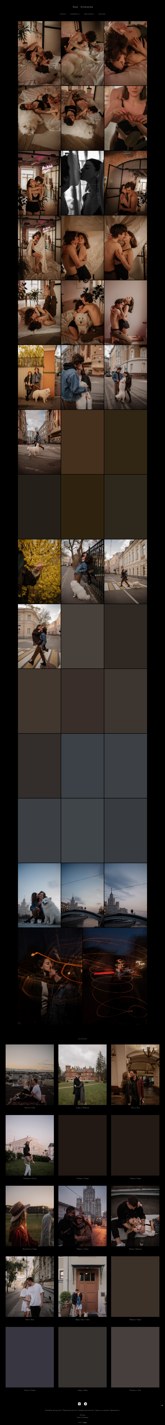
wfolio (85, 1422)
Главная (63, 14)
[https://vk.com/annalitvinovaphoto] (79, 1404)
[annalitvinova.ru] (82, 7)
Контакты (102, 14)
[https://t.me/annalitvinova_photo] (85, 1404)
